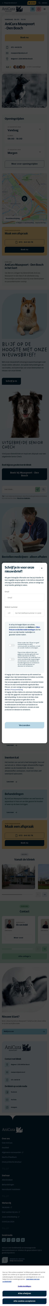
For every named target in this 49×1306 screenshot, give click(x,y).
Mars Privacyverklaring (15, 690)
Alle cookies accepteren (24, 1301)
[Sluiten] (41, 568)
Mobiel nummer (11, 607)
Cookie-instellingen (24, 1286)
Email (7, 591)
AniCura (31, 627)
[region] (24, 1286)
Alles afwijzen (24, 1293)
